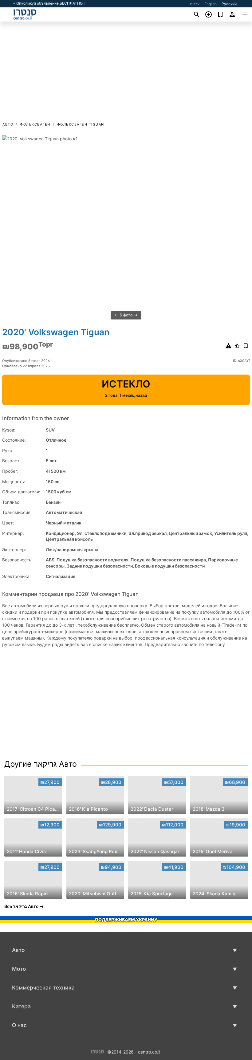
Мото (19, 969)
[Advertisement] (126, 75)
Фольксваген (35, 124)
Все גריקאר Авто (21, 906)
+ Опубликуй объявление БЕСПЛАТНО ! (49, 3)
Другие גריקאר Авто (40, 764)
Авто (7, 124)
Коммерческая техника (43, 987)
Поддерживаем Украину (126, 919)
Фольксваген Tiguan (80, 124)
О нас (19, 1025)
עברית (194, 4)
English (210, 4)
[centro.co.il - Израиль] (97, 1051)
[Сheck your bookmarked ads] (220, 14)
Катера (21, 1006)
